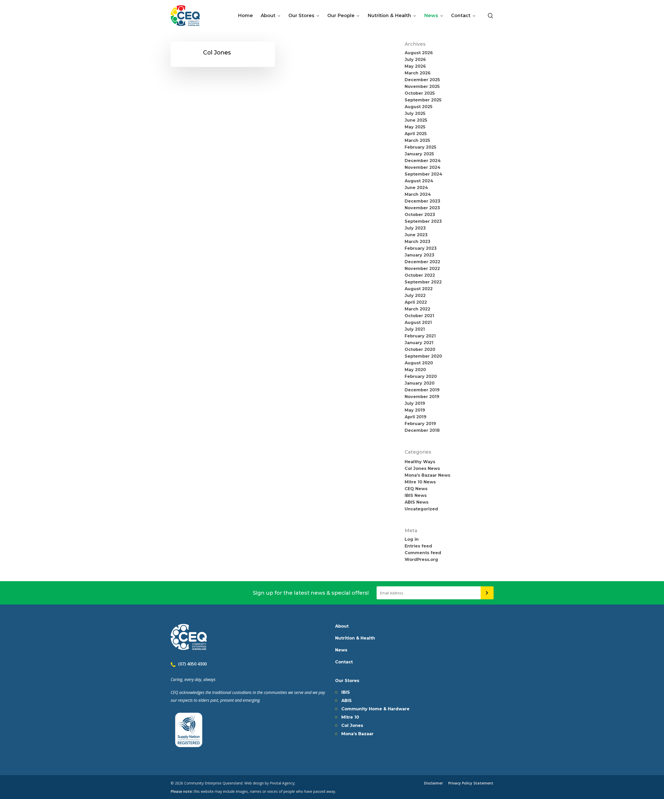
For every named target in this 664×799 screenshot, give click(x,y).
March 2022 (417, 309)
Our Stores (347, 680)
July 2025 (415, 113)
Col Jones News (422, 468)
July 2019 (415, 403)
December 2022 (422, 262)
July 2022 (415, 295)
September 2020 (423, 356)
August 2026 (419, 53)
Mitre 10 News (420, 482)
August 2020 (419, 363)
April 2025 (416, 133)
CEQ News (416, 489)
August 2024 (419, 181)
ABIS (346, 700)
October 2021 (419, 316)
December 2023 (422, 201)
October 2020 (420, 349)
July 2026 (415, 59)
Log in (412, 539)
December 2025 (422, 80)
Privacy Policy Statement (470, 783)
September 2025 (423, 100)
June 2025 (416, 120)
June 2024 (416, 187)
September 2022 (423, 282)
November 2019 (422, 396)
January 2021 (419, 343)
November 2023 (422, 208)
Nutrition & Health (355, 638)
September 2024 (423, 174)
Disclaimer (433, 783)
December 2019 (422, 390)
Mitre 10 (350, 717)
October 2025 (420, 93)
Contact (344, 662)
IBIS (345, 692)
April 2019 (415, 417)
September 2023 (423, 221)
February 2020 (421, 376)
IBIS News (416, 495)
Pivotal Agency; (282, 783)
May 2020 (415, 369)
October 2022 (420, 275)
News (341, 650)
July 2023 (415, 228)
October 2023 (420, 214)
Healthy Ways (420, 462)
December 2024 (423, 160)
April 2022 (416, 302)
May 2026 (415, 66)
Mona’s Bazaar (357, 734)
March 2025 (417, 140)
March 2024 (418, 194)
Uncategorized (421, 509)
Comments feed (423, 553)
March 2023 (417, 241)
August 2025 (418, 107)
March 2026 (418, 73)
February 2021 (420, 336)
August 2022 (419, 289)
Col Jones (352, 725)
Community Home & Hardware (375, 709)
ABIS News (416, 502)
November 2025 (422, 86)
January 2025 (419, 154)
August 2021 (418, 322)
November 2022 (422, 268)
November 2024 (422, 167)
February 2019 (420, 423)
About (342, 626)
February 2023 (421, 248)
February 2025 (420, 147)
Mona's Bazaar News (427, 475)
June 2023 (416, 235)
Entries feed (418, 546)
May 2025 (415, 127)
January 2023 (419, 255)
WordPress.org (421, 559)
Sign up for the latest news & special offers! (311, 593)
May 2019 (415, 410)
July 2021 (415, 329)
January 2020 (419, 383)
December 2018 (422, 430)
